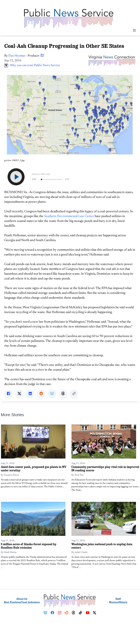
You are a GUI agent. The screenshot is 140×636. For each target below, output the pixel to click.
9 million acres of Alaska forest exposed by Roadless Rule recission (28, 546)
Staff (118, 598)
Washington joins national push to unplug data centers (101, 546)
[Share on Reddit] (41, 393)
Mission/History (118, 602)
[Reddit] (66, 612)
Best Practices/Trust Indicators (22, 602)
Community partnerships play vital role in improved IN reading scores (105, 468)
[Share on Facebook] (8, 393)
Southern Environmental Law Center (69, 216)
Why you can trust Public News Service (34, 65)
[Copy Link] (74, 393)
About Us (21, 598)
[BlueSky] (45, 612)
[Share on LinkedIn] (30, 393)
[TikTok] (80, 612)
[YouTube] (87, 612)
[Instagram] (59, 612)
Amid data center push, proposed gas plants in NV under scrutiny (33, 468)
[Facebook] (52, 612)
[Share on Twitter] (19, 393)
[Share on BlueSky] (52, 393)
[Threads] (73, 612)
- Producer (24, 55)
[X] (94, 612)
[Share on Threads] (63, 393)
